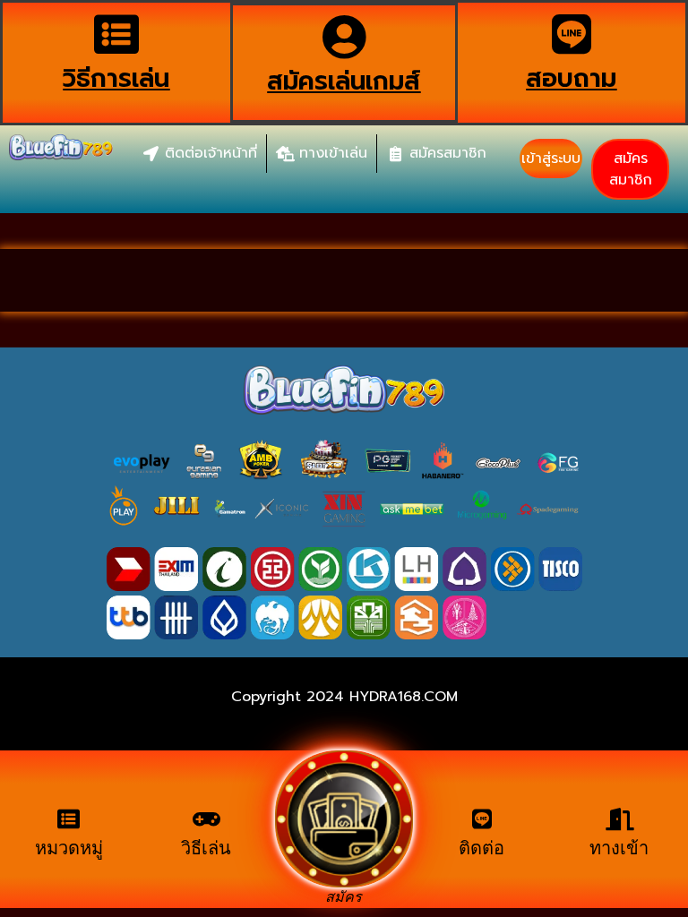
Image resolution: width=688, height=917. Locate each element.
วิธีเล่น (206, 848)
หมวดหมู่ (69, 848)
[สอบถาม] (571, 34)
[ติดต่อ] (481, 819)
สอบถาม (571, 78)
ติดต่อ (481, 848)
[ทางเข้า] (619, 819)
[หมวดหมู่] (68, 819)
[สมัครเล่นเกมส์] (344, 36)
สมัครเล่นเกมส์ (343, 81)
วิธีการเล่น (116, 78)
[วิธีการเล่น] (116, 34)
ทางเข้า (619, 848)
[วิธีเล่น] (206, 819)
